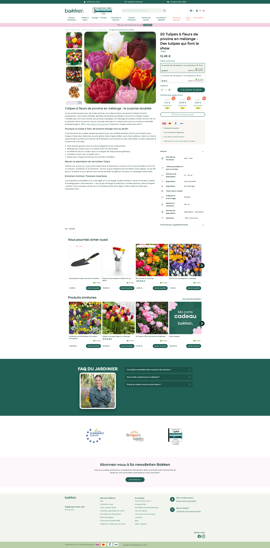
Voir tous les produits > (192, 299)
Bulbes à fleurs (85, 19)
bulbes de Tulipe (83, 166)
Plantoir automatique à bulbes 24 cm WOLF (116, 279)
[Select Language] (191, 11)
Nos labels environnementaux (147, 507)
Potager (95, 18)
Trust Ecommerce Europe (145, 514)
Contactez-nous (106, 504)
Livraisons (139, 517)
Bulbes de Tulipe (102, 30)
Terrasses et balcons (116, 19)
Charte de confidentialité (110, 521)
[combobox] (144, 10)
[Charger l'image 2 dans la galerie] (74, 40)
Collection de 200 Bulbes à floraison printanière (83, 337)
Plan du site (69, 510)
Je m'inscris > (135, 480)
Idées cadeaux (141, 524)
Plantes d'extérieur (71, 19)
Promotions (198, 18)
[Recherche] (164, 10)
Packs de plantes (176, 19)
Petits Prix (188, 19)
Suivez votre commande (186, 501)
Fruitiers (103, 18)
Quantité (164, 86)
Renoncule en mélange (145, 278)
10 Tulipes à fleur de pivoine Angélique (151, 336)
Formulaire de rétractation (110, 514)
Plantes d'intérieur (132, 19)
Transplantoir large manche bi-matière (84, 278)
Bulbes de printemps (88, 30)
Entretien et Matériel (161, 19)
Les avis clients (141, 511)
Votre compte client (108, 507)
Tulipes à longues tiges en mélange (116, 336)
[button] (117, 11)
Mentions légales (106, 517)
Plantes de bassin (146, 19)
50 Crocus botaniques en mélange (182, 278)
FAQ (101, 501)
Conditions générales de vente (112, 511)
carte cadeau (174, 336)
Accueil (67, 30)
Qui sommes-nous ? (143, 501)
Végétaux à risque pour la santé (112, 524)
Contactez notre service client (188, 511)
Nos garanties (140, 504)
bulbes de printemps (99, 124)
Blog (136, 521)
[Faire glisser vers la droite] (202, 265)
